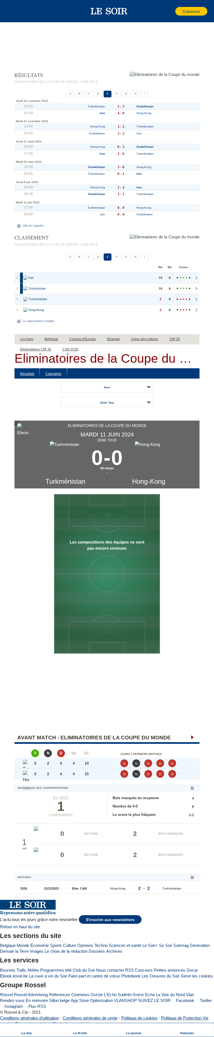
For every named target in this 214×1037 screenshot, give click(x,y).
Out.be (97, 994)
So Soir (165, 945)
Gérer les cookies (197, 976)
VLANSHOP (125, 1000)
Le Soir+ (150, 945)
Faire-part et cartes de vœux (94, 976)
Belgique (8, 945)
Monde (23, 945)
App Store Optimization (92, 1000)
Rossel (6, 994)
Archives (114, 951)
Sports (56, 945)
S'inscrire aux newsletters (110, 920)
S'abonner (191, 11)
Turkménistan (65, 481)
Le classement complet (38, 321)
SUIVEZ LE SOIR (154, 1000)
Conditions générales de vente (90, 1018)
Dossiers (97, 951)
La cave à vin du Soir (48, 976)
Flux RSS (36, 1006)
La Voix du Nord (170, 994)
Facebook (184, 1000)
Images (36, 951)
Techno (101, 945)
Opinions (85, 945)
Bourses (7, 970)
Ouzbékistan (145, 106)
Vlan (190, 994)
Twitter (205, 1000)
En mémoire (37, 1000)
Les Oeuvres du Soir (160, 976)
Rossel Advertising (31, 994)
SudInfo (125, 994)
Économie (39, 945)
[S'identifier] (170, 11)
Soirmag (181, 945)
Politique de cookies (139, 1018)
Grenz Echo (144, 994)
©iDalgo (19, 897)
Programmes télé (56, 970)
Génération (200, 945)
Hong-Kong (148, 481)
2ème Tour (107, 402)
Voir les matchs (33, 225)
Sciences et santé (125, 945)
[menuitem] (27, 1030)
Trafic (21, 970)
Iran (102, 113)
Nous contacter (110, 970)
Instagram (13, 1006)
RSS (129, 970)
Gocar (192, 970)
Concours (144, 970)
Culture (69, 945)
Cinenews (80, 994)
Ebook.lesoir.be (14, 976)
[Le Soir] (109, 11)
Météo (33, 970)
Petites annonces (169, 970)
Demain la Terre (14, 951)
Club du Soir (84, 970)
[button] (14, 11)
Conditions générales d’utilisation (29, 1018)
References (59, 994)
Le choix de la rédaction (66, 951)
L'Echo (110, 994)
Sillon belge (59, 1000)
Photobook (131, 976)
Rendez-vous (12, 1000)
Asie (107, 387)
